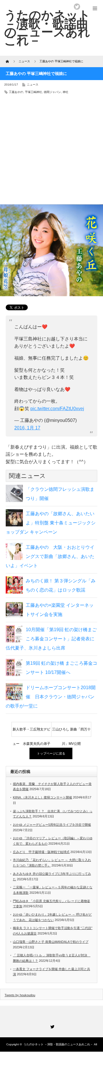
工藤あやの (16, 92)
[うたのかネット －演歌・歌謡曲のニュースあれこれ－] (47, 27)
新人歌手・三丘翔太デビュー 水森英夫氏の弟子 (31, 731)
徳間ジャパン (52, 92)
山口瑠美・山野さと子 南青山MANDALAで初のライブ (50, 941)
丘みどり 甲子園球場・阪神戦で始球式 (41, 852)
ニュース (32, 84)
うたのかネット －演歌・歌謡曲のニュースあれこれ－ (58, 1044)
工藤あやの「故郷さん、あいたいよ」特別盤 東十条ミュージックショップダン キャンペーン (51, 522)
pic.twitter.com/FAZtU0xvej (57, 408)
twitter (77, 6)
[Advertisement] (51, 151)
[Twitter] (51, 1026)
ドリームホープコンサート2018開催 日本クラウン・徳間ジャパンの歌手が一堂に (51, 696)
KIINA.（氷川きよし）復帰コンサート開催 (42, 797)
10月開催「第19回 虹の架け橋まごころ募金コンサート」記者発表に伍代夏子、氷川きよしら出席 (51, 638)
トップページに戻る (51, 753)
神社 (65, 92)
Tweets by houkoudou (20, 995)
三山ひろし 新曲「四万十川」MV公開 (71, 731)
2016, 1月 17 (27, 427)
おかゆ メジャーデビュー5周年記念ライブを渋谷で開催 (52, 824)
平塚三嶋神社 (33, 92)
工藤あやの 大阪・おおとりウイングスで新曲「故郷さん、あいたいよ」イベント (50, 556)
